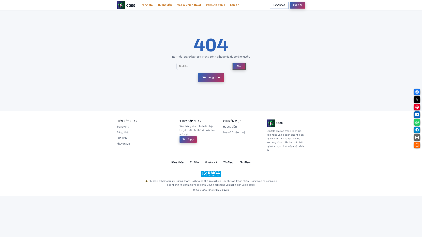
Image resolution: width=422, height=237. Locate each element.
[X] (417, 99)
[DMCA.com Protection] (211, 174)
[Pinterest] (417, 107)
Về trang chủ (211, 77)
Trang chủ (146, 5)
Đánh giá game (215, 5)
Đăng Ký (297, 5)
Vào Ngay (188, 139)
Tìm (239, 66)
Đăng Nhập (279, 5)
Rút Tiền (122, 138)
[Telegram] (417, 130)
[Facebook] (417, 92)
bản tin (234, 5)
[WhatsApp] (417, 122)
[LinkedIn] (417, 114)
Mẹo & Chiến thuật (189, 5)
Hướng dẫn (165, 5)
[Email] (417, 137)
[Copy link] (417, 145)
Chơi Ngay (245, 162)
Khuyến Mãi (123, 144)
